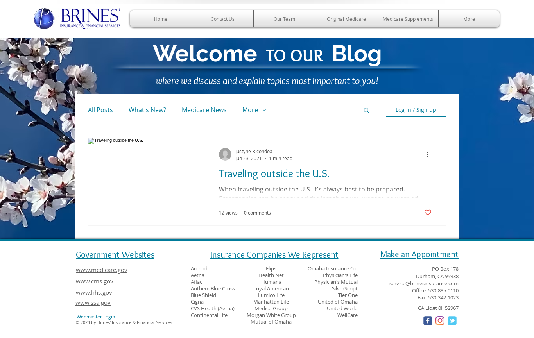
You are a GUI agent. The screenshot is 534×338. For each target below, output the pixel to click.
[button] (366, 111)
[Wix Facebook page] (427, 320)
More (250, 110)
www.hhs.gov (94, 292)
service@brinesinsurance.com (424, 283)
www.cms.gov (94, 281)
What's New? (147, 110)
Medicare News (204, 110)
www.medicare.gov (101, 270)
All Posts (100, 110)
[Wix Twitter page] (452, 320)
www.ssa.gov (93, 302)
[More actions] (430, 154)
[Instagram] (439, 320)
